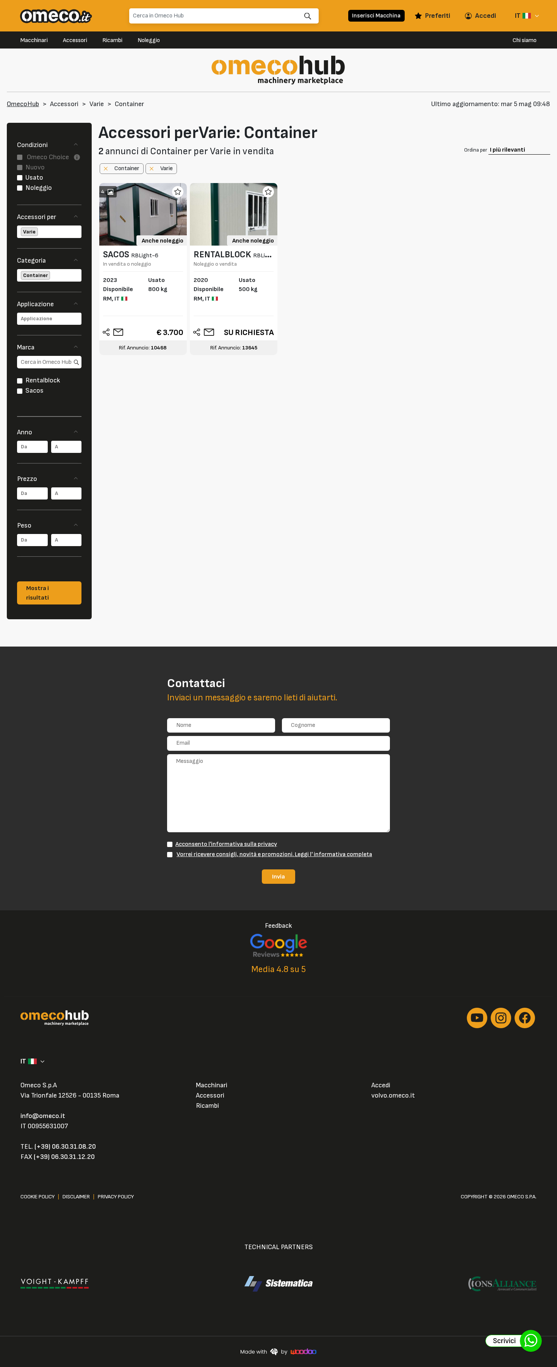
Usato (34, 178)
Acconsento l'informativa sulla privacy (226, 844)
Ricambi (112, 40)
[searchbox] (40, 231)
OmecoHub (23, 104)
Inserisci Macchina (376, 15)
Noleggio (149, 40)
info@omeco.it (42, 1116)
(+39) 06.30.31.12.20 (64, 1157)
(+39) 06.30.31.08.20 (65, 1147)
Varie (96, 104)
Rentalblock (42, 380)
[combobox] (49, 231)
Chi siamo (525, 40)
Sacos (34, 391)
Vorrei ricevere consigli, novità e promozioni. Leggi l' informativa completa (274, 854)
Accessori (75, 40)
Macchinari (34, 40)
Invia (278, 876)
